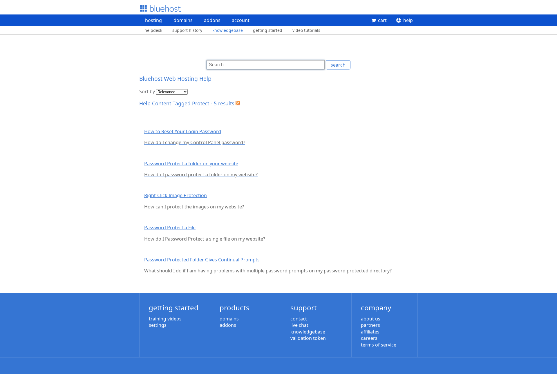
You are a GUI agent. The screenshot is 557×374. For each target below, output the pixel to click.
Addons (212, 20)
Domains (183, 20)
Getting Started (267, 30)
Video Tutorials (306, 30)
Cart (382, 20)
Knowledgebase (227, 30)
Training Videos (165, 319)
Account (240, 20)
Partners (370, 325)
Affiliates (370, 332)
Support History (187, 30)
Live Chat (299, 325)
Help (408, 20)
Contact (298, 319)
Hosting (153, 20)
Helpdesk (153, 30)
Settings (158, 325)
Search (338, 65)
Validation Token (308, 338)
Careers (369, 338)
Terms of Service (378, 345)
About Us (370, 319)
